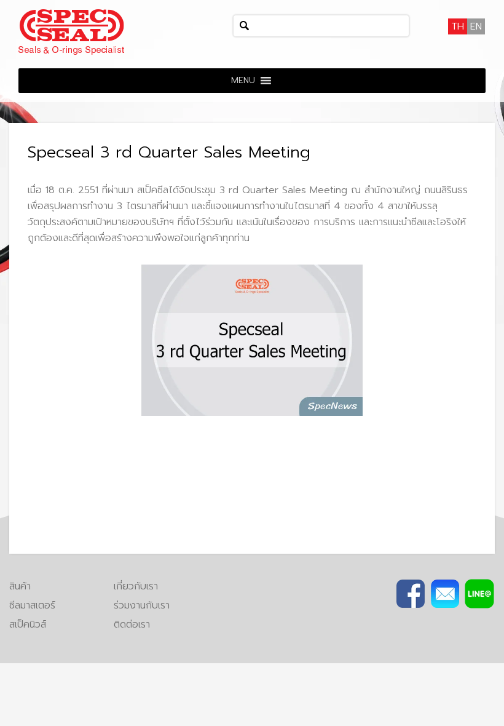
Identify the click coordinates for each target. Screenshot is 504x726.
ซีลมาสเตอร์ (32, 605)
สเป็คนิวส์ (27, 624)
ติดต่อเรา (132, 624)
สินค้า (20, 586)
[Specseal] (71, 31)
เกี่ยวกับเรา (136, 586)
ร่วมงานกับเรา (142, 605)
